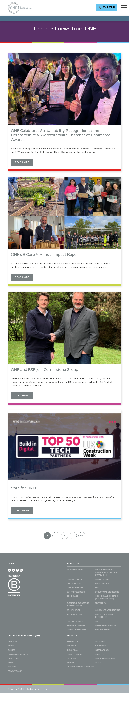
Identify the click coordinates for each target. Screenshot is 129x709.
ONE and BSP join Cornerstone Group (44, 370)
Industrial (72, 650)
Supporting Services (105, 625)
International (102, 650)
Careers (12, 667)
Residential (101, 641)
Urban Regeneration (105, 658)
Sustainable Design (76, 592)
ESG (97, 588)
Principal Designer (76, 625)
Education (72, 646)
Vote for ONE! (23, 488)
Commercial (101, 646)
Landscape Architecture (107, 610)
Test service (101, 603)
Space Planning (102, 630)
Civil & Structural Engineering (104, 615)
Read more (22, 162)
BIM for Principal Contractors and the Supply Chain (106, 572)
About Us (12, 641)
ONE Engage (72, 596)
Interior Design (74, 614)
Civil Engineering (75, 588)
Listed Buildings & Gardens (80, 667)
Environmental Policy (18, 654)
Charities (71, 658)
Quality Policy (15, 658)
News (10, 662)
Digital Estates (74, 583)
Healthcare (72, 641)
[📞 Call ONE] (64, 18)
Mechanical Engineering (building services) (106, 597)
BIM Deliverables (75, 654)
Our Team (12, 646)
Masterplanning (75, 569)
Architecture (73, 610)
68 (81, 535)
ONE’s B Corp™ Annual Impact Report (45, 255)
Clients (11, 650)
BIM (96, 621)
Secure (70, 662)
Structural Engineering (107, 592)
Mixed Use (99, 654)
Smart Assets (102, 583)
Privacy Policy (15, 671)
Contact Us (13, 563)
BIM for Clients (74, 579)
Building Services (75, 621)
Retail (98, 662)
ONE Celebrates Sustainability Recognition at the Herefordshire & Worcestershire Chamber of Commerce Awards (60, 135)
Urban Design (102, 579)
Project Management (77, 630)
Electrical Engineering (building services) (78, 604)
